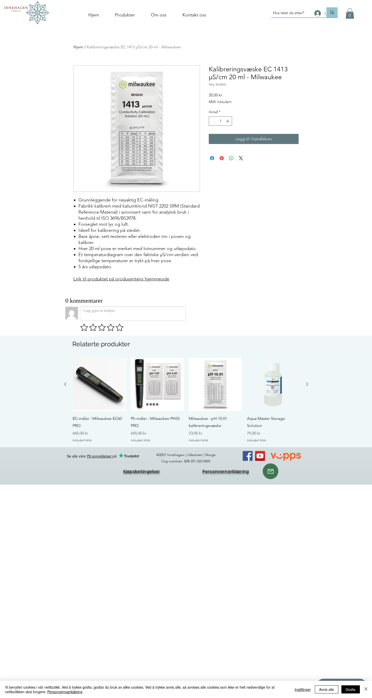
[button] (349, 13)
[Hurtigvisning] (99, 384)
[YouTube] (260, 456)
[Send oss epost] (270, 471)
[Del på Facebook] (212, 158)
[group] (186, 400)
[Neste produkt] (307, 384)
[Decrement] (213, 121)
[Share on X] (241, 158)
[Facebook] (248, 456)
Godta (351, 689)
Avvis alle (326, 689)
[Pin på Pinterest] (222, 158)
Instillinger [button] (303, 689)
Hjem (78, 47)
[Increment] (228, 121)
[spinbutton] (220, 121)
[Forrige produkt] (65, 384)
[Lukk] (366, 689)
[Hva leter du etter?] (332, 12)
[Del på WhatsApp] (231, 158)
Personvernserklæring (64, 691)
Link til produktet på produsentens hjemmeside (121, 279)
